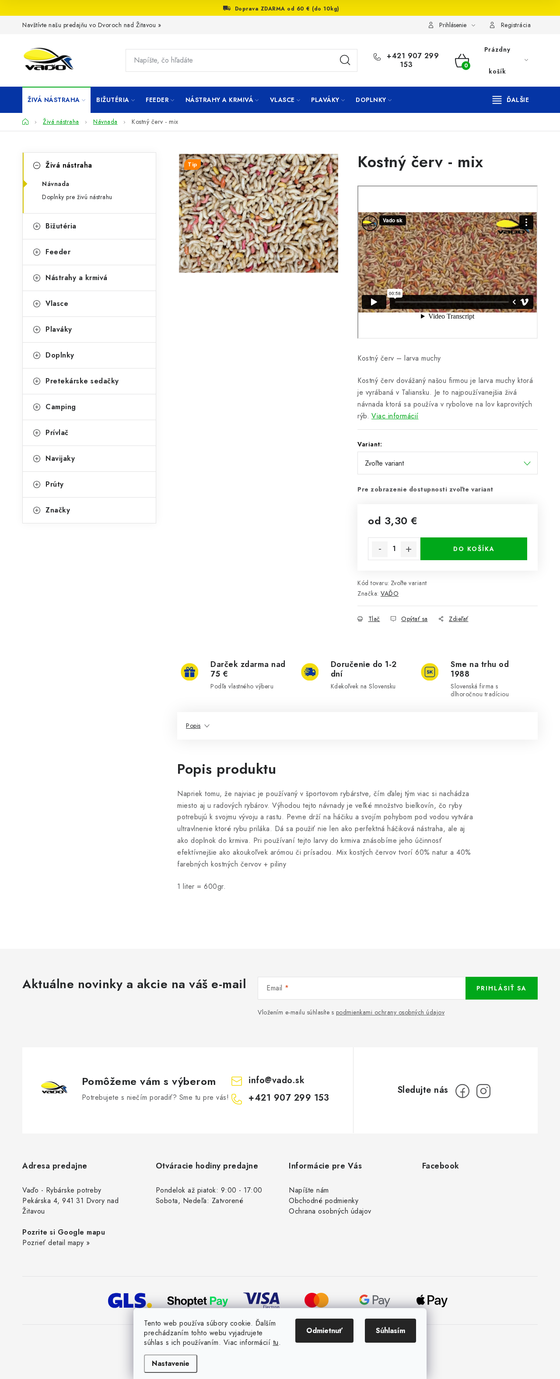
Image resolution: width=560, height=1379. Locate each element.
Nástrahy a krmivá (77, 278)
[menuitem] (56, 100)
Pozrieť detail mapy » (56, 1243)
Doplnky (60, 355)
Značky (58, 510)
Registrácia (516, 25)
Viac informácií (395, 416)
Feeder (58, 252)
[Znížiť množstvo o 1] (380, 549)
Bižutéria (61, 226)
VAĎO (390, 593)
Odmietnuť (324, 1331)
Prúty (55, 484)
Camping (61, 407)
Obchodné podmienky (323, 1201)
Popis (193, 725)
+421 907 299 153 (412, 60)
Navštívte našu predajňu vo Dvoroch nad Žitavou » (91, 25)
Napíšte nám (309, 1190)
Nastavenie (170, 1363)
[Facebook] (462, 1091)
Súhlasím (390, 1331)
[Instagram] (483, 1091)
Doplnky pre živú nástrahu (77, 197)
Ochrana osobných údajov (330, 1211)
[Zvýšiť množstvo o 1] (408, 549)
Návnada (56, 183)
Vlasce (57, 303)
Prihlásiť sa (501, 988)
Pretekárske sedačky (82, 381)
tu (276, 1342)
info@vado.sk (276, 1080)
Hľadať (345, 60)
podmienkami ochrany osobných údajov (390, 1012)
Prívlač (57, 433)
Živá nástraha (69, 165)
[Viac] (511, 100)
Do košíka (474, 548)
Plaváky (59, 329)
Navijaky (60, 458)
